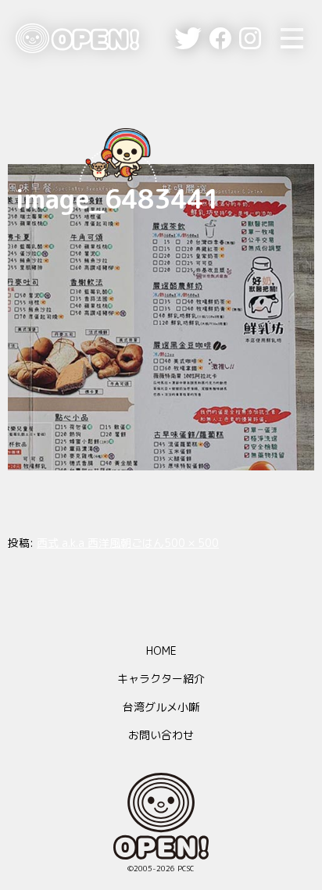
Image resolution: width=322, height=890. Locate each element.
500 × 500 (191, 542)
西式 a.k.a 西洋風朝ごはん (100, 542)
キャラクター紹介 (161, 678)
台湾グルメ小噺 (161, 706)
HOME (161, 650)
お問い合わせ (161, 734)
